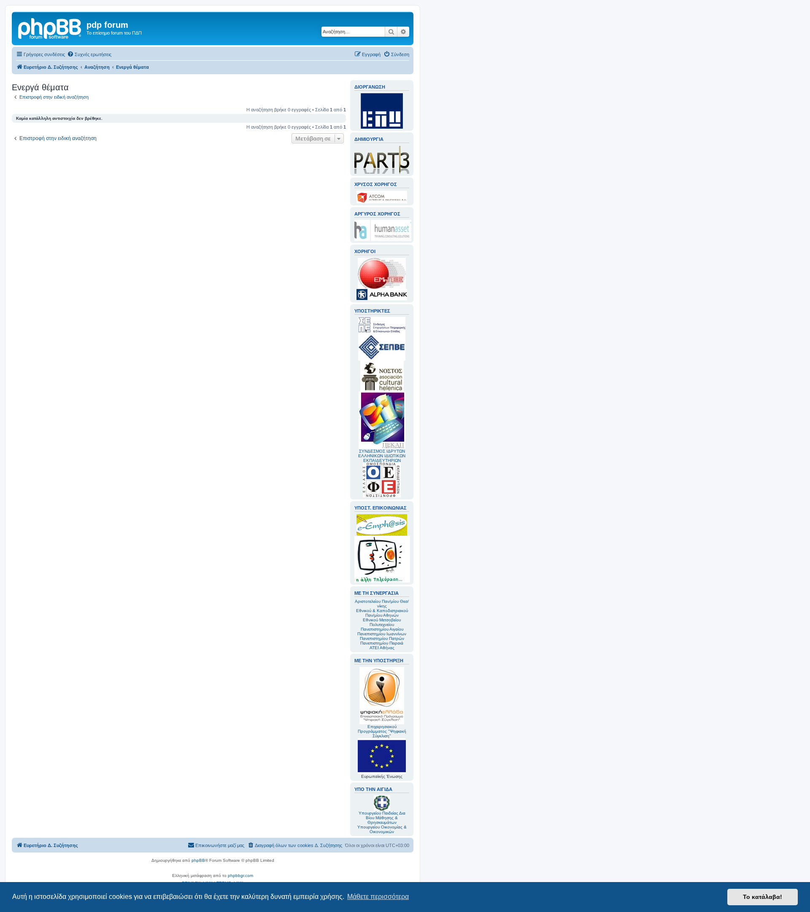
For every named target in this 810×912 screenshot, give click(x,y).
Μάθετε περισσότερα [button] (378, 896)
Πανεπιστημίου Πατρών (382, 638)
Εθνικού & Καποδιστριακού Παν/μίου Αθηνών (382, 613)
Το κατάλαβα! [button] (762, 896)
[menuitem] (89, 54)
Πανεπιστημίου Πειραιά (381, 643)
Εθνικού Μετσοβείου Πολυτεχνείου (382, 622)
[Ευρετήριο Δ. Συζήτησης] (50, 27)
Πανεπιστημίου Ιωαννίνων (381, 633)
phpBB (198, 860)
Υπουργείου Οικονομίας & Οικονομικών (382, 829)
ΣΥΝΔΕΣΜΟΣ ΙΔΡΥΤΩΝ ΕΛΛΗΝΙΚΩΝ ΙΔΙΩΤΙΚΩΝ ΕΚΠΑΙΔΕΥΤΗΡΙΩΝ (381, 456)
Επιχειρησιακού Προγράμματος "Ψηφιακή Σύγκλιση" (382, 731)
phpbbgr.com (240, 875)
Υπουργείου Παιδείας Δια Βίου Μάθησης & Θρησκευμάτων (382, 818)
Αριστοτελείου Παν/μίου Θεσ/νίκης (382, 603)
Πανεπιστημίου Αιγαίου (382, 629)
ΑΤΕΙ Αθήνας (382, 647)
